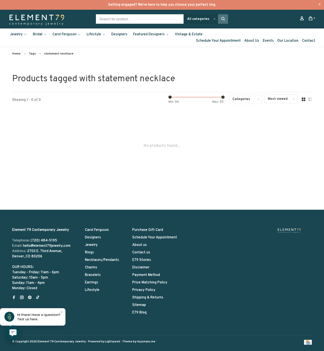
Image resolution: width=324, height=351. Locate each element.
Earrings (91, 282)
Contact (308, 41)
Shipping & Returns (147, 297)
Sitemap (139, 305)
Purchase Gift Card (147, 230)
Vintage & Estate (189, 34)
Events (268, 41)
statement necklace (58, 54)
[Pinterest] (30, 298)
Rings (89, 252)
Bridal (37, 34)
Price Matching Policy (149, 282)
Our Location (287, 41)
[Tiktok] (37, 298)
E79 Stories (141, 260)
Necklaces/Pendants (102, 260)
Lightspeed (112, 341)
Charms (91, 267)
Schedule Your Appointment (218, 41)
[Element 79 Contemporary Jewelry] (289, 230)
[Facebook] (14, 298)
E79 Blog (139, 312)
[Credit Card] (308, 344)
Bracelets (93, 275)
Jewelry (16, 34)
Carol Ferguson (64, 34)
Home (16, 54)
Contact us (141, 252)
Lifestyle (94, 34)
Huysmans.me (146, 341)
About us (139, 245)
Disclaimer (140, 267)
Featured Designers (149, 34)
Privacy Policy (143, 290)
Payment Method (146, 275)
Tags (32, 54)
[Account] (302, 19)
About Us (251, 41)
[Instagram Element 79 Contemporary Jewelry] (22, 298)
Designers (119, 34)
